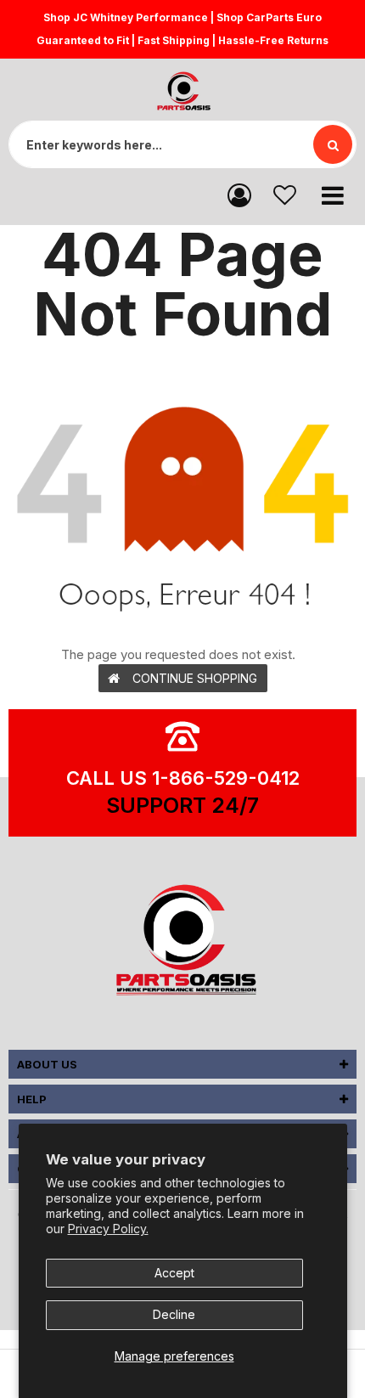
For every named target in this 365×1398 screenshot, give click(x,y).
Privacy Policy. (108, 1228)
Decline (174, 1314)
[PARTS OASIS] (182, 942)
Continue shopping (194, 678)
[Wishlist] (284, 194)
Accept (174, 1273)
